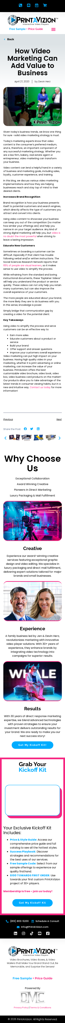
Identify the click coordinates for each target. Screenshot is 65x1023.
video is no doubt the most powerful (31, 234)
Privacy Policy (21, 1007)
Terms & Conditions (40, 1007)
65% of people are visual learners (22, 265)
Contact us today (40, 387)
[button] (53, 29)
